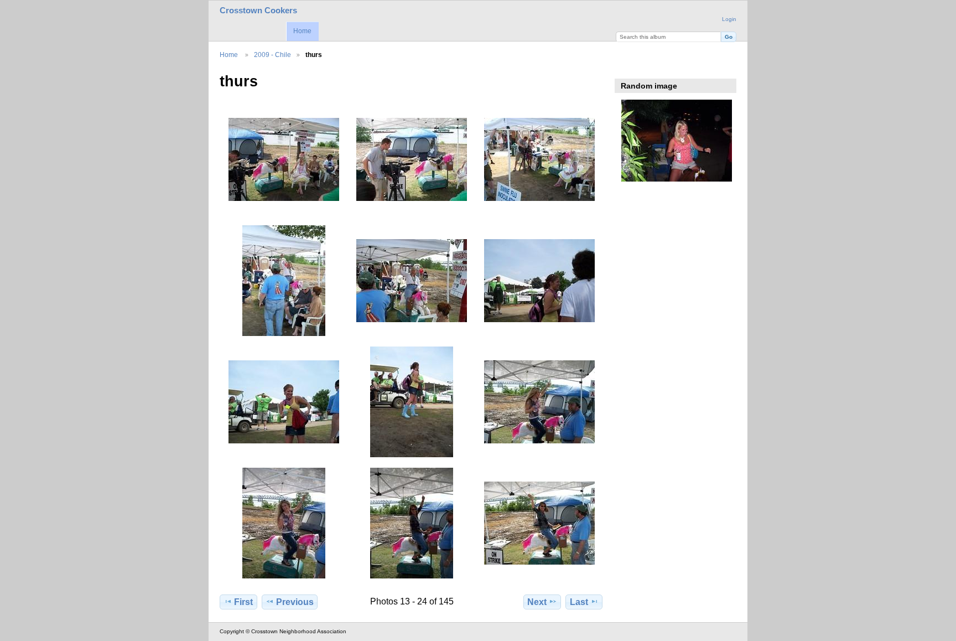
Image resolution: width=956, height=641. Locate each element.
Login (729, 19)
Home (302, 31)
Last (579, 602)
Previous (295, 602)
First (243, 602)
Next (537, 602)
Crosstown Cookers (258, 10)
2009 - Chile (272, 54)
